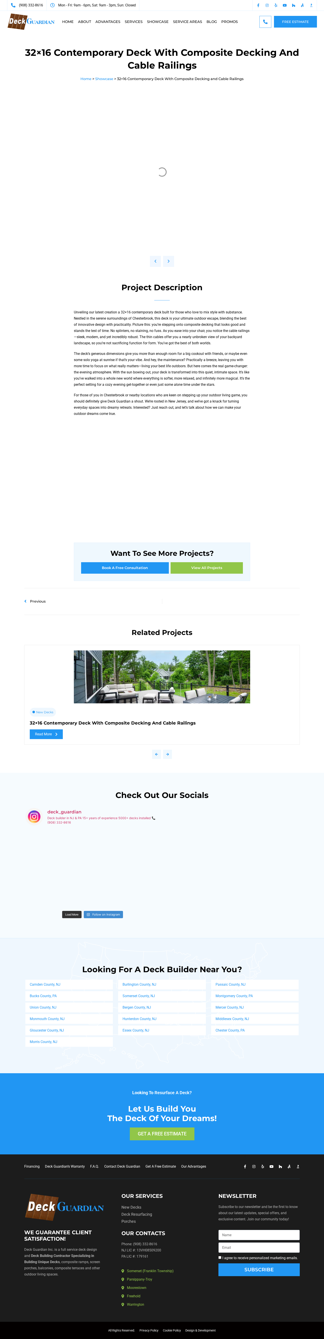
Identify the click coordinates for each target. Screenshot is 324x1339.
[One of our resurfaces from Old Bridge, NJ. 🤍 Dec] (58, 888)
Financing (32, 1166)
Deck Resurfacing (136, 1214)
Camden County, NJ (45, 984)
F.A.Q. (94, 1166)
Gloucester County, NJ (47, 1030)
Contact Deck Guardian (122, 1166)
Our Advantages (193, 1166)
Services (134, 22)
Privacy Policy (149, 1330)
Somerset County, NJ (139, 996)
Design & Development (200, 1330)
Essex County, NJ (136, 1030)
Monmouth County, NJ (47, 1019)
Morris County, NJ (43, 1042)
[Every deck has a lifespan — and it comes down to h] (127, 849)
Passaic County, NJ (231, 984)
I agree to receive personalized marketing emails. (260, 1258)
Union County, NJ (43, 1007)
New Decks (44, 712)
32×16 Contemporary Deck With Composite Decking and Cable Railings (113, 723)
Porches (128, 1221)
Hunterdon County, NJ (139, 1019)
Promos (229, 22)
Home (68, 22)
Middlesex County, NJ (232, 1019)
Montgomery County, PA (234, 996)
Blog (212, 22)
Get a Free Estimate (160, 1166)
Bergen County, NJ (137, 1007)
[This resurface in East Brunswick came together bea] (58, 849)
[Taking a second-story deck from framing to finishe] (127, 888)
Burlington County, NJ (139, 984)
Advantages (107, 22)
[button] (155, 261)
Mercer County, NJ (230, 1007)
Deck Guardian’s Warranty (65, 1166)
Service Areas (187, 22)
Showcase (158, 22)
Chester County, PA (230, 1030)
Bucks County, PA (43, 996)
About (84, 22)
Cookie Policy (172, 1330)
